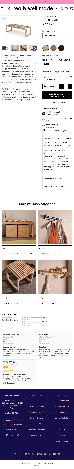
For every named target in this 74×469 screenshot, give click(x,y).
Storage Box (12, 92)
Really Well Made (36, 463)
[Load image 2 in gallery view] (15, 48)
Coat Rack (6, 94)
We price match (51, 127)
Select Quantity (50, 86)
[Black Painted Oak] (61, 48)
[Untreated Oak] (45, 48)
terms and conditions (52, 156)
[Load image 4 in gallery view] (32, 48)
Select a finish (48, 31)
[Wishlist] (66, 8)
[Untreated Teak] (53, 48)
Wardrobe (21, 92)
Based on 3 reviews (10, 320)
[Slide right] (35, 48)
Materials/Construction (53, 186)
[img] (19, 343)
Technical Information (53, 179)
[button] (2, 8)
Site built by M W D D (37, 465)
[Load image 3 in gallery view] (23, 48)
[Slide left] (4, 48)
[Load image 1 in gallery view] (6, 48)
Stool (4, 92)
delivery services (52, 115)
